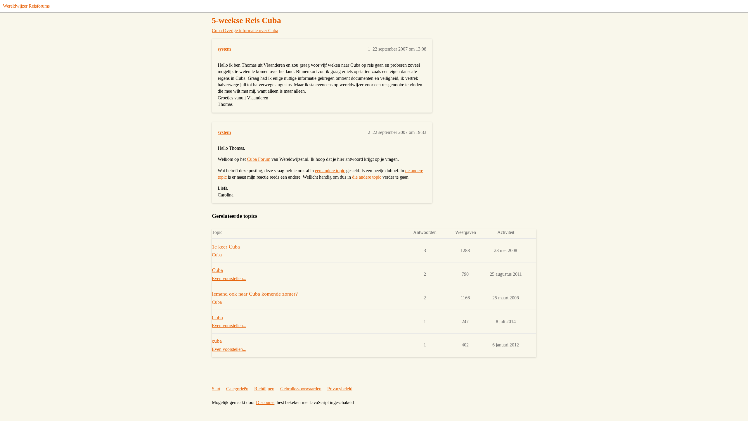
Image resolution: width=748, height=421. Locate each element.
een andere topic (330, 170)
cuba (217, 341)
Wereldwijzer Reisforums (26, 6)
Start (216, 388)
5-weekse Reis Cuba (246, 20)
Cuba (217, 270)
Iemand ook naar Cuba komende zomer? (255, 294)
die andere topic (366, 177)
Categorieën (237, 388)
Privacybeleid (339, 388)
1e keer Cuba (226, 247)
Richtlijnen (264, 388)
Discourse (265, 402)
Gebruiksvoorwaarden (300, 388)
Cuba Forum (258, 159)
